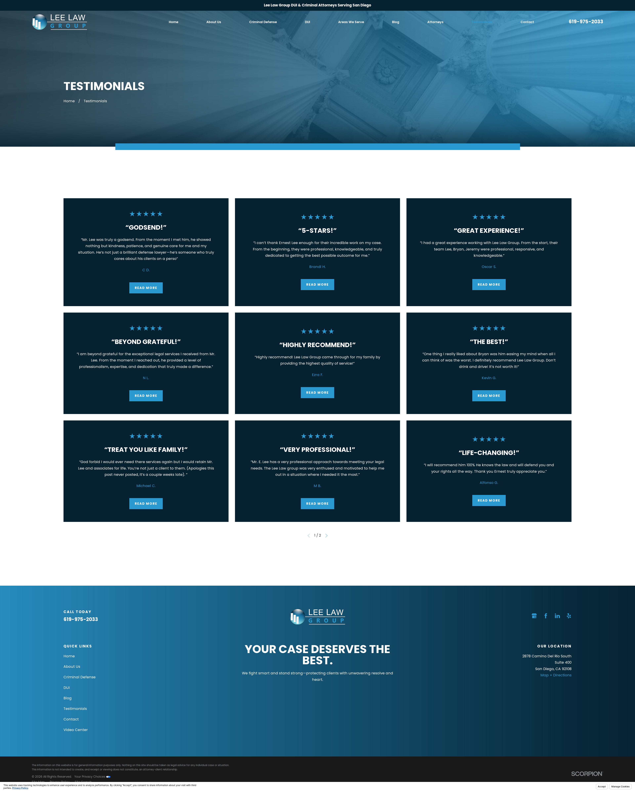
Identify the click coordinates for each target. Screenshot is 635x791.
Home (69, 656)
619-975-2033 (586, 21)
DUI (67, 687)
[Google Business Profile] (534, 615)
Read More (146, 288)
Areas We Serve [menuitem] (351, 22)
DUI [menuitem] (307, 22)
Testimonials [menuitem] (482, 22)
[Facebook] (545, 615)
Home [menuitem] (173, 22)
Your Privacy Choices (90, 776)
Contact (71, 719)
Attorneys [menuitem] (435, 22)
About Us (72, 666)
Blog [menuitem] (395, 22)
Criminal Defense (80, 677)
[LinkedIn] (557, 615)
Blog (68, 698)
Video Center (76, 729)
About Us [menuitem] (213, 22)
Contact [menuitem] (527, 22)
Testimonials (75, 708)
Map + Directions (556, 675)
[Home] (59, 22)
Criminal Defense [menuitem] (263, 22)
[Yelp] (569, 615)
